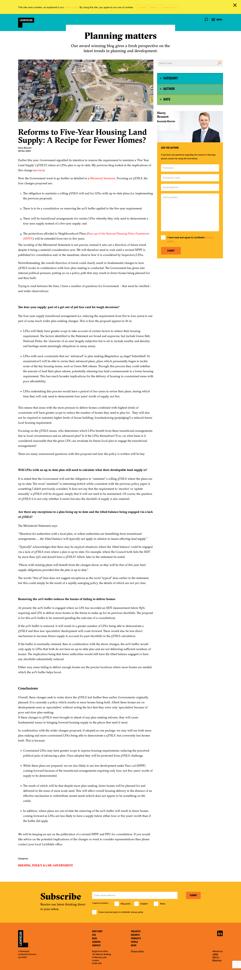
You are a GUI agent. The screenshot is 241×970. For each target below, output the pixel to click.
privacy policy (137, 912)
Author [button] (169, 89)
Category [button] (170, 78)
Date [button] (166, 99)
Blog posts (125, 904)
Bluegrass (217, 960)
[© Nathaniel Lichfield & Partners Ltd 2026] (26, 23)
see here (39, 170)
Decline (153, 7)
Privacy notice (137, 951)
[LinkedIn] (220, 933)
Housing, (24, 865)
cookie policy (71, 7)
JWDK (215, 954)
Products (136, 938)
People (134, 942)
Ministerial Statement (102, 178)
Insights (144, 904)
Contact (96, 945)
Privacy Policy (169, 7)
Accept (141, 7)
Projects (136, 931)
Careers (96, 942)
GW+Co (215, 957)
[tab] (190, 78)
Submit (171, 250)
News (162, 904)
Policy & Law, (42, 865)
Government (63, 865)
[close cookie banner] (235, 6)
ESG (94, 935)
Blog (94, 938)
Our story (97, 931)
